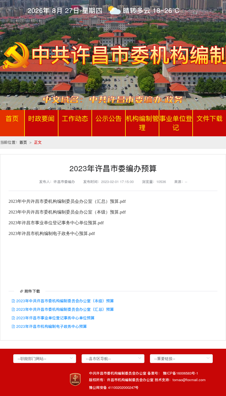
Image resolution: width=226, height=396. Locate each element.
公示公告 (108, 118)
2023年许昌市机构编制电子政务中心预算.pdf (52, 233)
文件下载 (209, 118)
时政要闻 (41, 118)
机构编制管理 (142, 123)
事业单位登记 (175, 123)
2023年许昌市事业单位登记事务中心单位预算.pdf (56, 222)
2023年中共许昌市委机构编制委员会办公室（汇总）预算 (64, 309)
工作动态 (75, 118)
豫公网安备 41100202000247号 (114, 387)
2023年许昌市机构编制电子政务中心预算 (51, 326)
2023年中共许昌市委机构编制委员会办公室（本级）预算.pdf (67, 212)
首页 (12, 118)
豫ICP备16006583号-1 (180, 373)
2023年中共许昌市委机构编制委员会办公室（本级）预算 (64, 300)
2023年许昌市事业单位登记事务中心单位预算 (55, 317)
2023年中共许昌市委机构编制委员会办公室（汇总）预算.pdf (67, 201)
